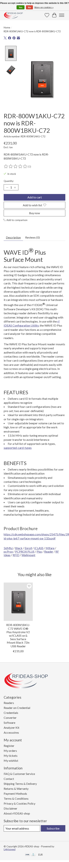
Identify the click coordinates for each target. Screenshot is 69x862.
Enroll (28, 548)
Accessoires (11, 732)
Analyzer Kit (11, 727)
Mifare (50, 548)
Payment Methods (15, 793)
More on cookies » (44, 7)
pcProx (8, 551)
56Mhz (8, 548)
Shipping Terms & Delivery (20, 783)
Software (9, 722)
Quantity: (9, 181)
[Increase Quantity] (15, 187)
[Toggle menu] (61, 15)
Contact (9, 778)
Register (9, 745)
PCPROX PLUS (24, 551)
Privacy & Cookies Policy (19, 803)
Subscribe (53, 828)
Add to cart (34, 197)
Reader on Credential (17, 707)
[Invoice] (33, 854)
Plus (39, 551)
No (29, 7)
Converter (10, 717)
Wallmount (28, 555)
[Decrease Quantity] (7, 187)
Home (7, 27)
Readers (9, 702)
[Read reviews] (16, 166)
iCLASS (38, 548)
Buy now (34, 213)
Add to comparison (16, 220)
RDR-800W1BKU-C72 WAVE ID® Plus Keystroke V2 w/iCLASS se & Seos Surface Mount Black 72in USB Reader (18, 635)
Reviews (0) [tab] (32, 237)
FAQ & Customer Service (19, 773)
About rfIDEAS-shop (17, 813)
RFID (16, 555)
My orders (10, 750)
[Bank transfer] (27, 854)
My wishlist (11, 760)
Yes (20, 7)
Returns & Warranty (16, 788)
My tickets (10, 755)
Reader (48, 551)
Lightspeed (9, 849)
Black (18, 548)
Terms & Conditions (16, 798)
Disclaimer (10, 808)
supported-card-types (18, 447)
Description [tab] (13, 237)
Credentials (11, 712)
